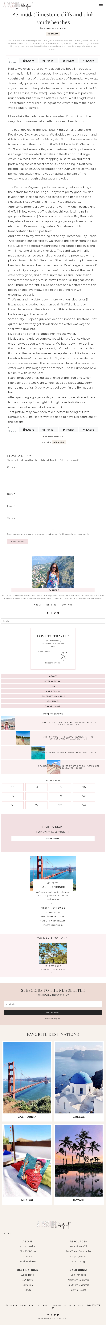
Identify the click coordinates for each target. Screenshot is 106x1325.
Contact (67, 605)
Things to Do (53, 912)
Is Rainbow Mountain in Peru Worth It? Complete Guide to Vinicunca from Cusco (69, 767)
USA (53, 686)
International (53, 681)
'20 (84, 796)
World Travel (27, 1275)
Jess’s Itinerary (53, 925)
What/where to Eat (53, 916)
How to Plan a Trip (78, 1246)
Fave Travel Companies (78, 1251)
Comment (12, 467)
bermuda (53, 34)
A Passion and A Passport (18, 5)
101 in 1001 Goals (27, 1251)
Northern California (78, 1280)
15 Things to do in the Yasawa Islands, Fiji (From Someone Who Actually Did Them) (68, 738)
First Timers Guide (53, 908)
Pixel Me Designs (59, 1319)
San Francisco (78, 1275)
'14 (36, 787)
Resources (53, 701)
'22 (36, 805)
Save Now (53, 838)
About (37, 605)
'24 (84, 805)
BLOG (27, 1290)
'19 (60, 796)
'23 (60, 805)
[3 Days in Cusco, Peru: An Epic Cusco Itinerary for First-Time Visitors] (8, 723)
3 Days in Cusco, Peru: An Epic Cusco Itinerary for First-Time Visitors (68, 723)
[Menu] (100, 4)
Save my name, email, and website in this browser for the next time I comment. (48, 534)
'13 (12, 787)
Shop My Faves (78, 1256)
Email (10, 506)
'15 (60, 787)
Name (11, 494)
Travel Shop (53, 706)
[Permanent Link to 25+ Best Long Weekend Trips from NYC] (53, 963)
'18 (36, 796)
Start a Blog (78, 1261)
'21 (12, 805)
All (53, 903)
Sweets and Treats (53, 921)
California (53, 691)
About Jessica (27, 1246)
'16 (84, 787)
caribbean (58, 437)
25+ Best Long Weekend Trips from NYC (53, 969)
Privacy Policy (77, 1305)
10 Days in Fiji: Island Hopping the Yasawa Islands (68, 752)
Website (11, 518)
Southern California (78, 1285)
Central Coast (78, 1290)
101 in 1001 (51, 605)
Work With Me (28, 1261)
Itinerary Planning (53, 696)
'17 (12, 796)
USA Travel (27, 1280)
